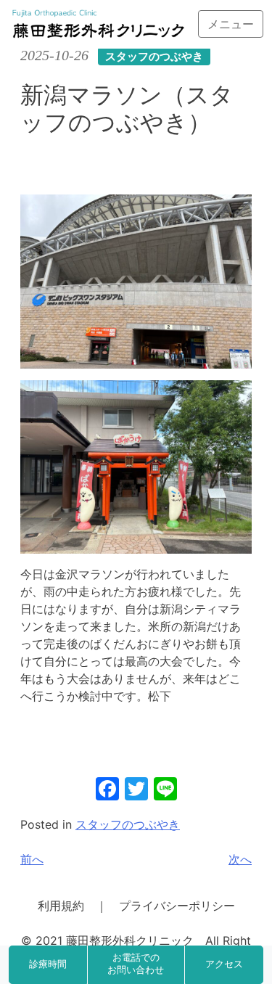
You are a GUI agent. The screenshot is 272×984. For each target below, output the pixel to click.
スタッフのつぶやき (127, 824)
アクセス (224, 964)
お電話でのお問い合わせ (135, 964)
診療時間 (48, 964)
